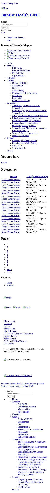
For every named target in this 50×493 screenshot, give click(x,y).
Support (10, 138)
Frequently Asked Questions (24, 140)
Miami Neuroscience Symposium (26, 118)
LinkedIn (25, 55)
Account (10, 65)
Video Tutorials (20, 341)
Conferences (17, 85)
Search (4, 22)
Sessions (10, 285)
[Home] (5, 8)
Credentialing (18, 90)
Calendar (11, 78)
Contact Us (17, 145)
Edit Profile (17, 68)
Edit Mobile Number (21, 70)
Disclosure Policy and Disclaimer (18, 333)
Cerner (15, 88)
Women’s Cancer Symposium (25, 133)
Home (9, 63)
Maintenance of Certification (24, 93)
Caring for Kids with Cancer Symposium (30, 115)
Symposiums (12, 103)
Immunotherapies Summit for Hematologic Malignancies (25, 124)
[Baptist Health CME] (7, 297)
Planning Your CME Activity (25, 143)
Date (29, 176)
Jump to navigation (9, 3)
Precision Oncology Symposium (26, 120)
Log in (9, 40)
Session (13, 176)
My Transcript (18, 75)
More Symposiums (20, 135)
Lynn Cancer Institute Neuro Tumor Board (11, 180)
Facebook (26, 50)
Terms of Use (10, 338)
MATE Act (17, 95)
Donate (10, 150)
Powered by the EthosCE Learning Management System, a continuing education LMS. (22, 384)
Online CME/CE (19, 83)
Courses (10, 80)
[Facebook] (7, 307)
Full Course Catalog (21, 100)
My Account (9, 321)
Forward (25, 58)
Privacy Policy (10, 336)
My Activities (18, 73)
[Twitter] (17, 307)
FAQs (6, 341)
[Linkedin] (27, 307)
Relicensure (17, 98)
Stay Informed (18, 148)
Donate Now (38, 297)
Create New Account (16, 37)
